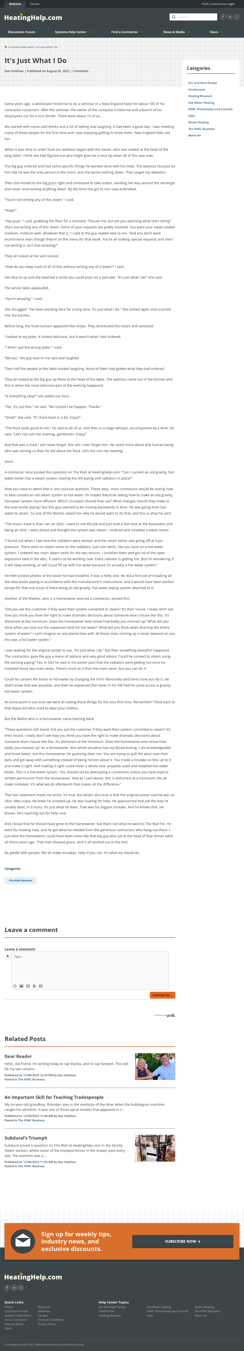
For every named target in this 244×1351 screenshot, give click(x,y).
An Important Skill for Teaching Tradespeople (54, 1097)
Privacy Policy (47, 1324)
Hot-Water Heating (201, 102)
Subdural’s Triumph (26, 1138)
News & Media (174, 32)
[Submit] (174, 17)
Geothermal (196, 89)
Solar (191, 116)
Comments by (160, 1015)
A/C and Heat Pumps (202, 83)
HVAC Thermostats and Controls (210, 109)
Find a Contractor (124, 32)
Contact (43, 1315)
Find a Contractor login (218, 4)
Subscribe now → (183, 1241)
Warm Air (194, 135)
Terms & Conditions (51, 1320)
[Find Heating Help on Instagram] (236, 17)
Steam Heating (198, 122)
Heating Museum (200, 96)
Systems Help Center (70, 32)
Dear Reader (18, 1056)
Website (15, 4)
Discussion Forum (21, 32)
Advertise (44, 1311)
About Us (44, 1307)
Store (214, 32)
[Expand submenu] (91, 32)
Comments (80, 71)
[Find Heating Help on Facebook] (223, 17)
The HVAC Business (31, 1079)
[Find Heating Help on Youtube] (230, 17)
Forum (34, 4)
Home (9, 1307)
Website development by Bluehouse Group (59, 1344)
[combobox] (193, 17)
